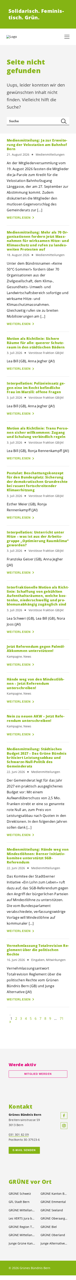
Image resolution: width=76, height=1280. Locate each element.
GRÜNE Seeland (52, 1210)
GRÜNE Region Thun (22, 1227)
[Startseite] (16, 36)
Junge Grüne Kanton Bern (22, 1243)
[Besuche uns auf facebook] (64, 1115)
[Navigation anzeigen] (66, 36)
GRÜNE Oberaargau (54, 1218)
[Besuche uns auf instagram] (64, 1125)
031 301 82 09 (19, 1135)
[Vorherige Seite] (10, 1015)
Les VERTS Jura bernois (22, 1218)
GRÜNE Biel (49, 1227)
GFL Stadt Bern (19, 1202)
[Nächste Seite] (10, 1022)
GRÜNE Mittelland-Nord (22, 1235)
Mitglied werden (38, 1073)
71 (62, 1018)
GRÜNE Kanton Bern (54, 1194)
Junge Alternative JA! (54, 1243)
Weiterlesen (19, 217)
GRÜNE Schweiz (20, 1194)
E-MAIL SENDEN (24, 1150)
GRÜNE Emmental (53, 1202)
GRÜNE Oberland (53, 1235)
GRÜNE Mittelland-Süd (22, 1210)
